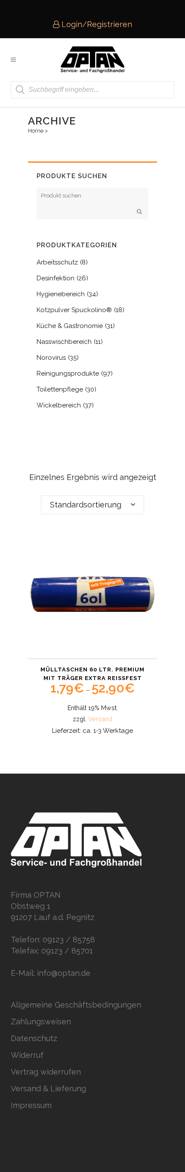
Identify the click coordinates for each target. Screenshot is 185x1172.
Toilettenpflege (60, 389)
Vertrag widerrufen (46, 1071)
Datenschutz (34, 1038)
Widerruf (27, 1055)
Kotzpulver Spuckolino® (74, 310)
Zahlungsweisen (41, 1021)
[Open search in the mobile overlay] (92, 89)
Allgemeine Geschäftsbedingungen (76, 1004)
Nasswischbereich (64, 342)
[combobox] (92, 504)
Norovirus (51, 357)
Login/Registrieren (95, 24)
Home (35, 131)
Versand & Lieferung (48, 1088)
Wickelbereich (59, 405)
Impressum (31, 1105)
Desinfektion (55, 278)
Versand (100, 719)
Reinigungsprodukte (68, 373)
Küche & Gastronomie (70, 326)
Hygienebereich (61, 294)
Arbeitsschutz (57, 262)
